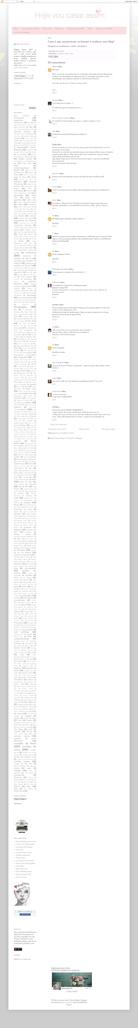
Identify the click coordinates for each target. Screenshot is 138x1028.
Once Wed (19, 866)
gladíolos (16, 380)
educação (19, 319)
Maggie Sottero (29, 498)
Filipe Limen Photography (25, 863)
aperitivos (30, 150)
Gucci (26, 386)
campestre (32, 204)
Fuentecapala (22, 366)
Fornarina (17, 352)
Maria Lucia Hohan (30, 518)
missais (16, 543)
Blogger (69, 1004)
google (23, 382)
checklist (16, 236)
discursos (25, 304)
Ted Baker (24, 702)
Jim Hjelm (19, 430)
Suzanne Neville (28, 695)
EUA (19, 339)
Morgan (33, 550)
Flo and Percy (26, 348)
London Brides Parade (21, 479)
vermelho (17, 731)
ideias (29, 403)
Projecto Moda (19, 620)
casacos (32, 216)
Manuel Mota (29, 507)
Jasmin (19, 418)
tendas (34, 704)
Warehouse (18, 777)
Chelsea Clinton (28, 236)
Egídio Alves (30, 319)
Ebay (34, 316)
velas (31, 727)
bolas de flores (20, 177)
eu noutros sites (30, 337)
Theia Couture (18, 709)
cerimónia (32, 232)
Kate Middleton (19, 446)
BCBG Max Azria (24, 163)
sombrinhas (32, 684)
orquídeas (28, 575)
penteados (27, 596)
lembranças (20, 464)
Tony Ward (30, 713)
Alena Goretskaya (19, 129)
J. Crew (22, 414)
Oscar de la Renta (22, 578)
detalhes (33, 300)
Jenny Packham (20, 425)
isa (53, 327)
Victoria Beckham (20, 766)
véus (30, 764)
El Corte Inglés (19, 321)
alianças (31, 134)
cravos (16, 281)
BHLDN (17, 170)
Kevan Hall (17, 450)
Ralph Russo (32, 627)
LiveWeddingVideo (28, 473)
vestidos (30, 734)
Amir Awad (29, 138)
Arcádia (26, 152)
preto (16, 618)
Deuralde (19, 302)
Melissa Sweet (28, 525)
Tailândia (16, 700)
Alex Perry (31, 129)
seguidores (24, 677)
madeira (21, 493)
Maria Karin (26, 516)
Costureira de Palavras (24, 847)
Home (15, 28)
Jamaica (26, 416)
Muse (18, 552)
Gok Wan (26, 380)
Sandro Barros (31, 661)
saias (31, 659)
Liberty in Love (19, 466)
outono (25, 580)
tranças (16, 718)
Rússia (18, 659)
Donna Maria (28, 312)
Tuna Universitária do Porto (27, 722)
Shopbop (30, 679)
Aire (29, 122)
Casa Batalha (19, 216)
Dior (34, 302)
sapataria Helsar (28, 666)
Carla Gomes (26, 209)
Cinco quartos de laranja (25, 861)
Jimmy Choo (30, 429)
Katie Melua (30, 448)
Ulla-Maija (19, 725)
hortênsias (18, 398)
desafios (30, 298)
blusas (16, 175)
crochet (16, 288)
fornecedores (28, 353)
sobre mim (26, 65)
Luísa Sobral (18, 491)
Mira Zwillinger (29, 541)
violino (31, 770)
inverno (23, 409)
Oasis (16, 568)
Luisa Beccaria (29, 489)
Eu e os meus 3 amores (61, 118)
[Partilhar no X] (53, 57)
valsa (34, 725)
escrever (23, 332)
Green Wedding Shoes (24, 871)
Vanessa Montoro (21, 727)
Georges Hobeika (20, 371)
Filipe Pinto (30, 346)
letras (31, 464)
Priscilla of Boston (28, 618)
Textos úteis (47, 28)
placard (24, 605)
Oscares (16, 580)
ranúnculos (29, 630)
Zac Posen (30, 784)
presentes (30, 616)
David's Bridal (29, 293)
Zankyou (17, 786)
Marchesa (17, 514)
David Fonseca (18, 293)
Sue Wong (24, 693)
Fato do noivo (31, 341)
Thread (27, 709)
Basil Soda (32, 161)
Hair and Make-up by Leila (26, 841)
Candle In (21, 207)
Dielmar (27, 302)
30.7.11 (54, 355)
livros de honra (27, 475)
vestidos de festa (25, 743)
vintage (17, 771)
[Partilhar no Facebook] (55, 57)
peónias (17, 598)
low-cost (32, 484)
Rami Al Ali (19, 629)
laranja (33, 457)
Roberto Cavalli (20, 648)
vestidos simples (22, 762)
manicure (26, 505)
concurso (31, 252)
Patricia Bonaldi (29, 589)
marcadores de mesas (23, 509)
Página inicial (84, 429)
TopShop (16, 716)
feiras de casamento (23, 344)
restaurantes (29, 643)
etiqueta (18, 335)
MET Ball (33, 536)
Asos (25, 154)
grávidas (33, 384)
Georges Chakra (28, 368)
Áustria (22, 156)
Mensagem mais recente (57, 429)
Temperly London (23, 704)
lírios (17, 473)
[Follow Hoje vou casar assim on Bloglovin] (22, 905)
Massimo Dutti (22, 520)
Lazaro (34, 459)
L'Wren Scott (21, 455)
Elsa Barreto (28, 326)
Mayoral (16, 525)
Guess (34, 386)
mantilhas (19, 507)
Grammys (23, 384)
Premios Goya (18, 616)
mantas (34, 505)
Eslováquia (32, 332)
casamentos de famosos (25, 221)
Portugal (27, 611)
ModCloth (31, 543)
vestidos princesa (28, 755)
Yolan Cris (26, 782)
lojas (30, 477)
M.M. (54, 200)
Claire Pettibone (27, 245)
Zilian (16, 789)
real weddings (21, 632)
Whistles (16, 780)
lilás (30, 468)
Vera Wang (18, 729)
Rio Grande (18, 645)
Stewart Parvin (27, 688)
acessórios (18, 120)
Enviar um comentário (58, 424)
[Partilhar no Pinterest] (57, 57)
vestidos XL (18, 764)
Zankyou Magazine (23, 855)
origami (30, 573)
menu (25, 536)
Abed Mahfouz (21, 116)
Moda (23, 543)
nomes (32, 561)
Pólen (26, 609)
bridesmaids (18, 191)
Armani (34, 152)
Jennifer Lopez (19, 423)
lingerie (16, 470)
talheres (25, 700)
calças (20, 205)
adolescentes (18, 122)
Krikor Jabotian (19, 452)
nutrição (30, 566)
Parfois (24, 586)
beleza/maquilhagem (21, 168)
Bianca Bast (29, 170)
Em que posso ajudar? (75, 28)
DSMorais (56, 282)
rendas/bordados (21, 639)
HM (22, 393)
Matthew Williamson (27, 523)
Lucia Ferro (56, 391)
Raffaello (33, 625)
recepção (16, 634)
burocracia (25, 193)
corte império (26, 277)
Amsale (16, 140)
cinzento (16, 245)
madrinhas (29, 496)
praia (22, 614)
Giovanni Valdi (19, 377)
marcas (16, 512)
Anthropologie (31, 145)
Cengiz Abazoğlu (21, 232)
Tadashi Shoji (28, 698)
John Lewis (26, 436)
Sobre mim (59, 28)
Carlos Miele (26, 211)
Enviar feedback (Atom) (65, 433)
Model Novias (18, 545)
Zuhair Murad (19, 791)
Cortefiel (16, 279)
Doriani (16, 314)
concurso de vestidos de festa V (25, 268)
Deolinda (21, 298)
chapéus (30, 234)
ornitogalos (17, 575)
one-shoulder (30, 568)
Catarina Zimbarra (28, 227)
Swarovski (17, 698)
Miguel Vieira (18, 541)
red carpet (27, 634)
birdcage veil (19, 172)
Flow (32, 350)
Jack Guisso (17, 416)
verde (30, 729)
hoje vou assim (21, 877)
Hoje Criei (19, 850)
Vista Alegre (29, 773)
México (19, 539)
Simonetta (30, 682)
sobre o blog (69, 53)
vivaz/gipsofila (19, 775)
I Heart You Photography (25, 844)
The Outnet (29, 707)
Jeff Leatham (27, 421)
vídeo (29, 768)
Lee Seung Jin (32, 461)
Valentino (27, 725)
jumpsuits (17, 441)
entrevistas (18, 328)
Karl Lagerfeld (29, 443)
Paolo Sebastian (27, 584)
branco (16, 188)
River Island (29, 646)
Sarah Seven (30, 675)
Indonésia (31, 405)
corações (20, 275)
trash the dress (30, 718)
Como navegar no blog (30, 28)
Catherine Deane (30, 230)
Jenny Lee (31, 423)
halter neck (31, 389)
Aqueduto (17, 152)
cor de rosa (31, 272)
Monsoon (21, 550)
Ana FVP (55, 173)
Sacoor (24, 659)
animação (24, 143)
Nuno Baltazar (19, 566)
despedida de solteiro (21, 300)
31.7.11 (54, 371)
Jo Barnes (17, 432)
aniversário (32, 143)
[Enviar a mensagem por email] (49, 57)
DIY (15, 310)
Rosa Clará (31, 652)
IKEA (22, 405)
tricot (20, 720)
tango (32, 700)
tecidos (16, 702)
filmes (16, 348)
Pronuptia (31, 623)
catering (17, 230)
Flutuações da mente (60, 269)
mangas (26, 503)
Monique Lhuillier (30, 548)
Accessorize (19, 118)
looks (34, 480)
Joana (54, 187)
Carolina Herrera (27, 213)
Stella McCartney (22, 686)
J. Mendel (30, 414)
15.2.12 (54, 420)
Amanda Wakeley (29, 136)
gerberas (33, 371)
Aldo (30, 127)
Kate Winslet (18, 448)
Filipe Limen (20, 346)
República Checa (19, 641)
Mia (53, 131)
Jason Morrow (67, 1002)
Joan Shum (26, 432)
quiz (15, 625)
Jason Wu (27, 418)
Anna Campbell (20, 145)
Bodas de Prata (28, 174)
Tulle (15, 722)
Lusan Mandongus (30, 491)
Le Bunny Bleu (20, 461)
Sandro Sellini (21, 663)
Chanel (20, 234)
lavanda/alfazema (23, 459)
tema (34, 702)
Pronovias (18, 623)
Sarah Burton (18, 675)
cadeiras (20, 202)
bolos (33, 177)
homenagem (18, 396)
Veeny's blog (20, 858)
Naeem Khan (24, 557)
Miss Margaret (58, 362)
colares (16, 250)
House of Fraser (23, 400)
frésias (33, 364)
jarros (34, 416)
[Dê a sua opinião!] (51, 57)
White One (25, 779)
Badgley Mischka (25, 159)
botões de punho (26, 179)
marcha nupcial (28, 511)
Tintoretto (25, 711)
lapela (26, 457)
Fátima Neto (18, 341)
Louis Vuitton (19, 484)
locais (16, 477)
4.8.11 (54, 400)
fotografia (22, 357)
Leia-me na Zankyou (21, 32)
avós (28, 156)
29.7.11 (54, 93)
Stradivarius (27, 691)
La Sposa (31, 455)
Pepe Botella (28, 598)
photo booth (25, 602)
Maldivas (16, 502)
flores (25, 350)
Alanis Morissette (27, 125)
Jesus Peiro (23, 427)
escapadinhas (28, 330)
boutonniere (29, 186)
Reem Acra (18, 636)
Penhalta (16, 596)
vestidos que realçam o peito (25, 757)
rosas (22, 655)
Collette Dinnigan (28, 250)
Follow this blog (25, 914)
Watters (30, 777)
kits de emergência (28, 450)
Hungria (21, 402)
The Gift (19, 707)
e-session (26, 316)
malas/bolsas (28, 500)
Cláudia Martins (19, 248)
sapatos (17, 668)
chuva (23, 239)
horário (30, 396)
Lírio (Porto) (32, 470)
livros (15, 475)
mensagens (17, 536)
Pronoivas (30, 620)
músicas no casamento (22, 555)
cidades (21, 241)
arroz (18, 154)
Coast (30, 248)
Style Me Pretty (22, 869)
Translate (30, 78)
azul (34, 157)
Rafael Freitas (23, 625)
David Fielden (28, 291)
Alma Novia (17, 136)
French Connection (20, 364)
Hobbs (30, 393)
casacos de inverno (26, 218)
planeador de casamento (25, 607)
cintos (30, 243)
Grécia (19, 386)
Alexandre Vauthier (20, 134)
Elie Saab (31, 321)
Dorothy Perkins (27, 314)
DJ (23, 310)
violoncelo (17, 773)
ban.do (16, 161)
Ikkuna (55, 66)
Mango (16, 505)
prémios (31, 614)
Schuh (16, 677)
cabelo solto (31, 200)
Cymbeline (17, 291)
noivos (24, 561)
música (28, 553)
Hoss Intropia (31, 398)
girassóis (30, 377)
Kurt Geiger (31, 452)
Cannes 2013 (30, 207)
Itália (25, 412)
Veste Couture (19, 734)
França (25, 359)
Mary (54, 378)
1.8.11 (53, 384)
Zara (28, 786)
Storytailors (17, 691)
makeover (17, 500)
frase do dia (28, 362)
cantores (16, 209)
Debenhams (17, 295)
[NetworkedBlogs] (25, 912)
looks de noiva (26, 482)
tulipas (29, 720)
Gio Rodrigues (28, 375)
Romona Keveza (27, 650)
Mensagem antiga (108, 429)
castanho (17, 227)
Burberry (16, 193)
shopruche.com (18, 682)
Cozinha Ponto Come (24, 852)
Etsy (26, 335)
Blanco (31, 172)
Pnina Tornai (18, 609)
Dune (16, 316)
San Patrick (18, 661)
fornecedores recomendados (25, 355)
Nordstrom (18, 564)
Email (90, 28)
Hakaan (19, 389)
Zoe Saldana (28, 789)
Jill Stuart (33, 427)
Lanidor (17, 457)
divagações (60, 53)
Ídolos (16, 405)
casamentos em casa (26, 223)
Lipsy (23, 470)
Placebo (33, 605)
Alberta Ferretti (19, 127)
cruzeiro (29, 288)
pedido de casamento (21, 591)
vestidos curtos (21, 736)
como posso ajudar (21, 67)
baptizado (24, 161)
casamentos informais (22, 225)
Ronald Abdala (19, 652)
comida (16, 253)
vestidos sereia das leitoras (25, 759)
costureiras (28, 279)
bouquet (17, 182)
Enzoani (28, 328)
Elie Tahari (22, 323)
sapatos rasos (27, 673)
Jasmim (55, 100)
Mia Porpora (30, 539)
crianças (28, 286)
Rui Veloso (33, 657)
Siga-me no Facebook (104, 28)
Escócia (16, 332)
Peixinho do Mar (28, 593)
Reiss (29, 636)
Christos (16, 239)
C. (53, 233)
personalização (19, 600)
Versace (29, 731)
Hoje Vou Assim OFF (23, 874)
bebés (16, 166)
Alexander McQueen (22, 132)
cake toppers (31, 202)
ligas (31, 466)
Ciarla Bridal (32, 239)
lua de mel (23, 487)
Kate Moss (30, 445)
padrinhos (25, 582)
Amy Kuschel (26, 140)
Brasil (29, 188)
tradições (28, 716)
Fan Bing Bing (29, 339)
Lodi (24, 477)
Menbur (16, 527)
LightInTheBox (18, 468)
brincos (29, 191)
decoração (31, 295)
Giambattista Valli (23, 373)
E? (53, 216)
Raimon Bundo (20, 627)
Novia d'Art (30, 564)
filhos (34, 344)
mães (16, 498)
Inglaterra (17, 407)
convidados (20, 270)
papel (16, 586)
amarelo (17, 138)
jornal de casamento (27, 439)
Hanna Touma (23, 391)
